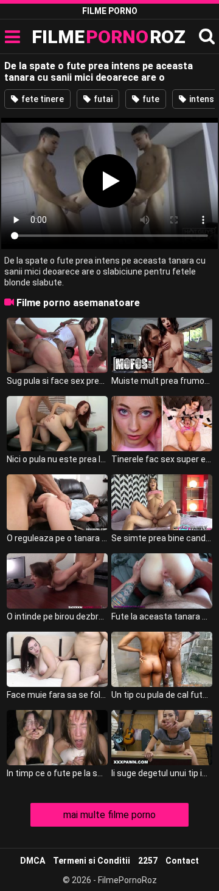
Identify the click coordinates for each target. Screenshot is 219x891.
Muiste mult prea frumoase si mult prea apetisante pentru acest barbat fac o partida (161, 381)
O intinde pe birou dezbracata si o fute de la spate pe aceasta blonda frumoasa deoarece (57, 616)
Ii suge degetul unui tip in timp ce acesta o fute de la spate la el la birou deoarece (161, 773)
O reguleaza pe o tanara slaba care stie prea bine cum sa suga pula (57, 538)
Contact (182, 860)
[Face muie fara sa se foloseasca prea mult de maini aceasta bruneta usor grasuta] (57, 659)
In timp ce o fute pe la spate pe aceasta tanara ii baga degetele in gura (57, 773)
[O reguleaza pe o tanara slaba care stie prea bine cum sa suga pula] (57, 502)
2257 (148, 860)
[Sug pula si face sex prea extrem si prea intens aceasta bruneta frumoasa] (57, 345)
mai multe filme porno (109, 815)
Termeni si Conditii (91, 860)
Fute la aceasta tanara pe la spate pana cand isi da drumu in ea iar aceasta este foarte (161, 616)
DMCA (32, 860)
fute (150, 99)
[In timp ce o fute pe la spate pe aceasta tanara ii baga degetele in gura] (57, 737)
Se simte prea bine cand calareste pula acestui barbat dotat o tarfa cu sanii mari (161, 538)
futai (102, 99)
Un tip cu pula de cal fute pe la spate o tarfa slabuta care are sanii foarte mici (161, 695)
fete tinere (41, 99)
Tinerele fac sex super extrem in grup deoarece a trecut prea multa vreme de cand (161, 459)
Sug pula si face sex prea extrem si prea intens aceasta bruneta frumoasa (57, 381)
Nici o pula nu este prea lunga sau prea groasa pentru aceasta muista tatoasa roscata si (57, 459)
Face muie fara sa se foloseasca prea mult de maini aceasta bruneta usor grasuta (57, 695)
